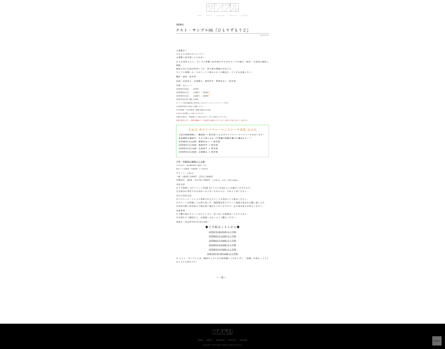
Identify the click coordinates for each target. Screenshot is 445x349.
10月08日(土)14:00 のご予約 (222, 236)
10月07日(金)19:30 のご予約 (222, 232)
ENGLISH (244, 15)
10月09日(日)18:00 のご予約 (222, 249)
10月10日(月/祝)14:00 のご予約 (222, 254)
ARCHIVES (220, 15)
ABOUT (209, 15)
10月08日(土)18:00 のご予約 (222, 241)
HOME (199, 15)
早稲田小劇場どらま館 (194, 162)
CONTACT (233, 15)
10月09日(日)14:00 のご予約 (222, 245)
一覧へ (222, 277)
